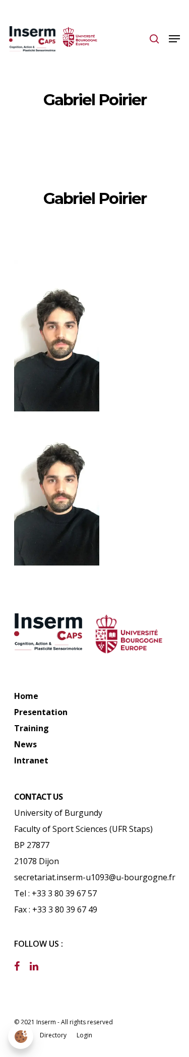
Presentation (41, 712)
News (25, 744)
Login (84, 1035)
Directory (53, 1035)
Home (26, 695)
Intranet (31, 760)
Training (31, 728)
